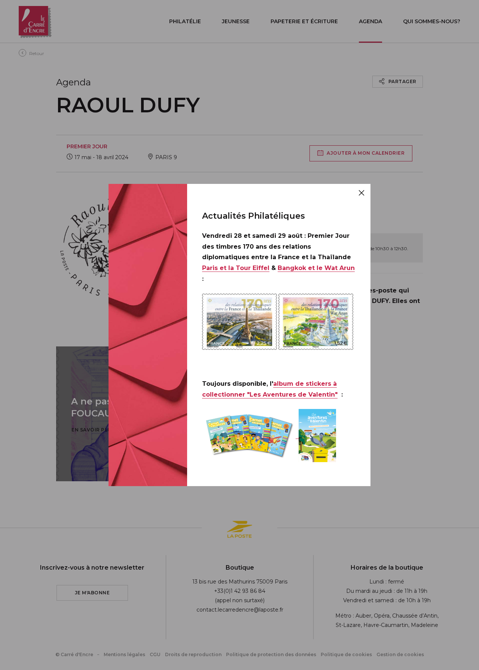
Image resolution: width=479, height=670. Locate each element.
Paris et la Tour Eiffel (235, 268)
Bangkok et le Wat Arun (316, 268)
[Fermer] (361, 193)
